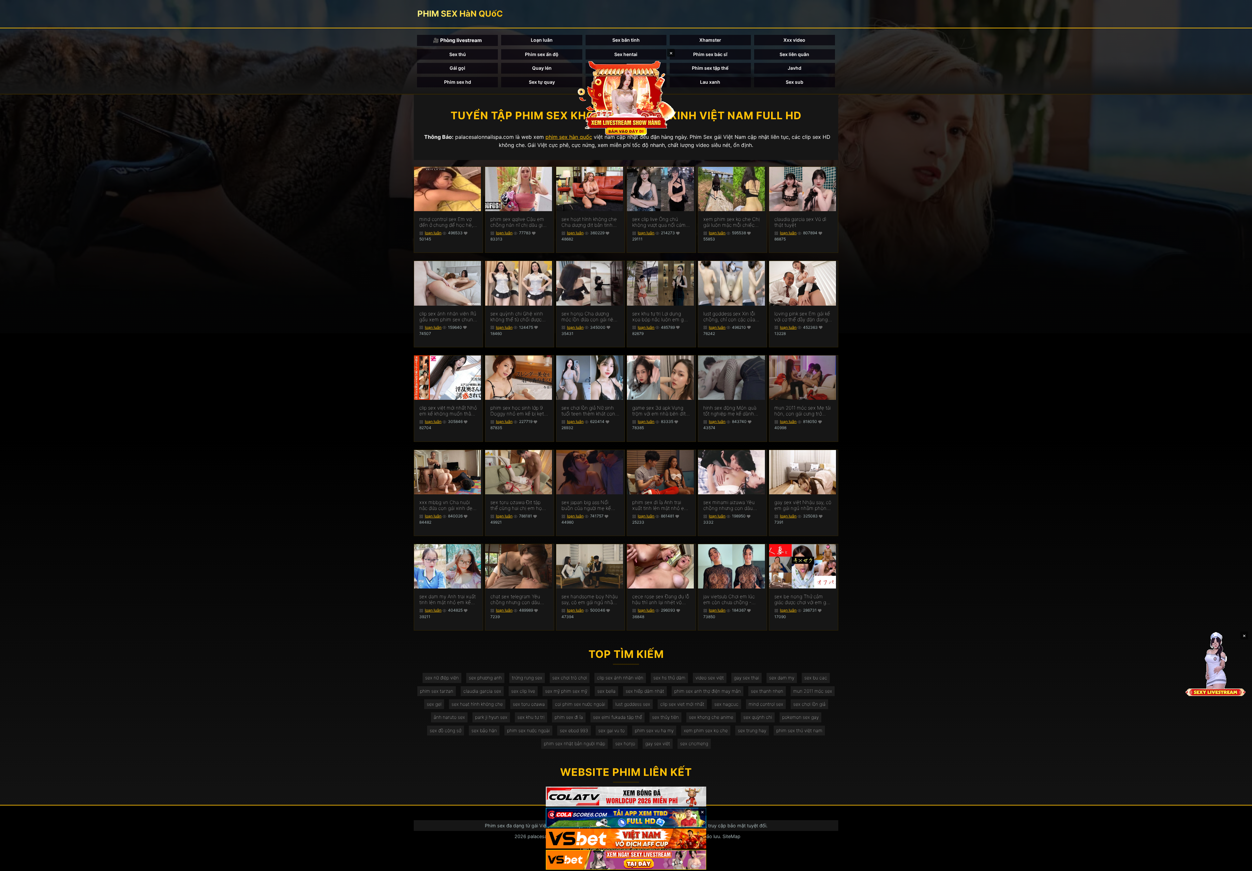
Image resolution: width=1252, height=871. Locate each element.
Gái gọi (457, 68)
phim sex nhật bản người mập (574, 743)
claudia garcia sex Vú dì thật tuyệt (800, 222)
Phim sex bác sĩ (710, 54)
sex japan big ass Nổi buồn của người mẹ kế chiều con (586, 505)
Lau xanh (710, 82)
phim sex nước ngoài (528, 730)
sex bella (606, 691)
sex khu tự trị (530, 717)
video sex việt (709, 677)
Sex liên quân (794, 54)
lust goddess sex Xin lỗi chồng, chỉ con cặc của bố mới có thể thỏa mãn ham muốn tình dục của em (729, 317)
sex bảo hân (484, 730)
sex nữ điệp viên (442, 677)
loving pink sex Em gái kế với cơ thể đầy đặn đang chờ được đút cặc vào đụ (802, 317)
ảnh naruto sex (449, 717)
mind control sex (766, 704)
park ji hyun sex (491, 717)
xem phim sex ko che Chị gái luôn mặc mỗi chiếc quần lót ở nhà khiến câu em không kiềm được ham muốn (732, 222)
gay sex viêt (657, 743)
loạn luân (433, 232)
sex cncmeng (694, 743)
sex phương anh (485, 677)
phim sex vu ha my (654, 730)
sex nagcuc (726, 704)
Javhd (794, 68)
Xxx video (794, 40)
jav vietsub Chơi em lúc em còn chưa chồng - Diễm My (729, 599)
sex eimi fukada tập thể (617, 717)
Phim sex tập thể (710, 68)
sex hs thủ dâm (669, 677)
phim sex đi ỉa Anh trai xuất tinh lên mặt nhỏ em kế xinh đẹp (660, 505)
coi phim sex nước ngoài (580, 704)
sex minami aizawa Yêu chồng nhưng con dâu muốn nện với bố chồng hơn (730, 505)
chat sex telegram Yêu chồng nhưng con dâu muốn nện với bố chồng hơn (517, 599)
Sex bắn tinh (626, 40)
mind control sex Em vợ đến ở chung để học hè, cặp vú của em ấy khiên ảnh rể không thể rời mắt (446, 222)
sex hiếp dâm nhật (645, 691)
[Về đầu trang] (1237, 863)
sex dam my (781, 677)
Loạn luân (542, 40)
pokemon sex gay (800, 717)
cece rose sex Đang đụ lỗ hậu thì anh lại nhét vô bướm (660, 599)
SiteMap (731, 836)
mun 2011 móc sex (812, 691)
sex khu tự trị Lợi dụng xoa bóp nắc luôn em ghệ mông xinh (661, 317)
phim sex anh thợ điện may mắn (707, 691)
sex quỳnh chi (757, 717)
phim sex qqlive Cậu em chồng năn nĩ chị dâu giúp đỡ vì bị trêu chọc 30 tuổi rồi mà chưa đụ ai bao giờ (519, 222)
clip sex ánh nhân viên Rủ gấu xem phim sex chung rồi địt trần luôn (447, 317)
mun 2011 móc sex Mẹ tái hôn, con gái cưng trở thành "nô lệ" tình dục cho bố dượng (803, 411)
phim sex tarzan (436, 691)
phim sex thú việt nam (799, 730)
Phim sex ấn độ (542, 54)
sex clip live (523, 691)
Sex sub (794, 82)
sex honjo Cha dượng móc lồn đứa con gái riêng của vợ (590, 317)
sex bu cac (815, 677)
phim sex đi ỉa (569, 717)
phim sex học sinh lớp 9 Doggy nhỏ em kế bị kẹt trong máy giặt (517, 411)
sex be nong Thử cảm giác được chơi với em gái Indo (802, 599)
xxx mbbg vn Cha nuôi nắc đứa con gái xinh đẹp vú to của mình (447, 505)
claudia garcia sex (482, 691)
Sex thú (457, 54)
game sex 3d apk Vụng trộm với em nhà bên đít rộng (659, 411)
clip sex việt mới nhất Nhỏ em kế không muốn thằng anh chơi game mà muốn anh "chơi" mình (448, 411)
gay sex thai (746, 677)
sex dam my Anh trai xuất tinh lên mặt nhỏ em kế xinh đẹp (447, 599)
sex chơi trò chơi (569, 677)
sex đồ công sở (445, 730)
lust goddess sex (632, 704)
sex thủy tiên (665, 717)
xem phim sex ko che (706, 730)
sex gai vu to (611, 730)
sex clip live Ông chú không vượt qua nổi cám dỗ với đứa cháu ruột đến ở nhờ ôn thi (660, 222)
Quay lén (542, 68)
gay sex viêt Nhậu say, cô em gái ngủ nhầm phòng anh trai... (802, 505)
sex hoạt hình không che (477, 704)
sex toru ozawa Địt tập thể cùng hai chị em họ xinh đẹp (516, 505)
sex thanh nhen (767, 691)
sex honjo (625, 743)
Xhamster (710, 40)
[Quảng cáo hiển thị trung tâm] (626, 98)
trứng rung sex (527, 677)
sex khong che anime (711, 717)
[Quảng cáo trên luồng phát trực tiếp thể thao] (626, 860)
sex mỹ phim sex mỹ (566, 691)
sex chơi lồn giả (809, 704)
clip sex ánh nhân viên (620, 677)
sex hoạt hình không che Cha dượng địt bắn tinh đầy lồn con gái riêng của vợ (589, 222)
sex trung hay (752, 730)
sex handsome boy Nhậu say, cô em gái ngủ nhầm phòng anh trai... (589, 599)
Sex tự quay (542, 82)
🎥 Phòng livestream (457, 40)
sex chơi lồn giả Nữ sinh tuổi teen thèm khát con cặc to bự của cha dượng (588, 411)
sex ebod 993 (574, 730)
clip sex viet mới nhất (682, 704)
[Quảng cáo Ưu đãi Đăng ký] (626, 818)
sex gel (434, 704)
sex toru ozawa (529, 704)
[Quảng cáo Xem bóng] (626, 796)
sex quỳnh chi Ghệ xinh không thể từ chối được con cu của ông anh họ (516, 317)
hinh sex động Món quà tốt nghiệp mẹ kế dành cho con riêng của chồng (731, 411)
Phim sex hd (457, 82)
